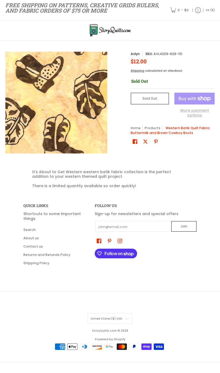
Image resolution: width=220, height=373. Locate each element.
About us (31, 238)
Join (184, 226)
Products (152, 128)
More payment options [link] (194, 113)
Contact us (33, 246)
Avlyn (135, 54)
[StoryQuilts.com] (110, 31)
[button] (135, 141)
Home (136, 128)
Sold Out (149, 98)
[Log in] (198, 10)
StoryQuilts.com (104, 331)
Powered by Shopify (110, 339)
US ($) (210, 10)
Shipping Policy (36, 263)
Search (29, 229)
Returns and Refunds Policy (46, 254)
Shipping (137, 70)
